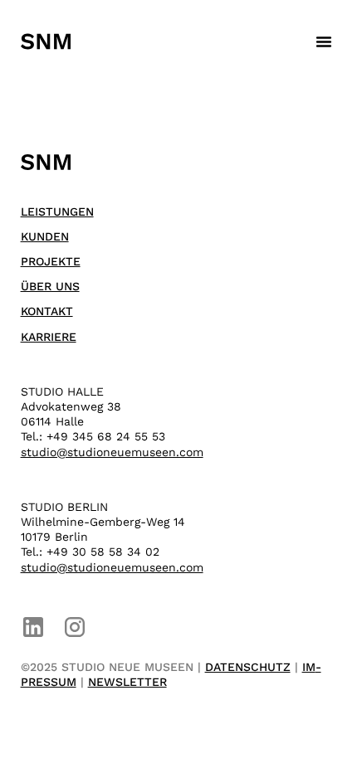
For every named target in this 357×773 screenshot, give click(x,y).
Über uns (50, 286)
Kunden (45, 236)
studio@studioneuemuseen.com (112, 452)
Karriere (48, 336)
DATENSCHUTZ (248, 666)
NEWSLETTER (127, 681)
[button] (323, 41)
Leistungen (57, 211)
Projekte (51, 261)
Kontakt (47, 311)
